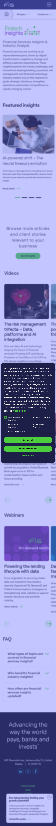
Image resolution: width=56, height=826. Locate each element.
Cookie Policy (19, 410)
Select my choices (28, 448)
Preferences (28, 455)
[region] (28, 413)
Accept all (28, 440)
